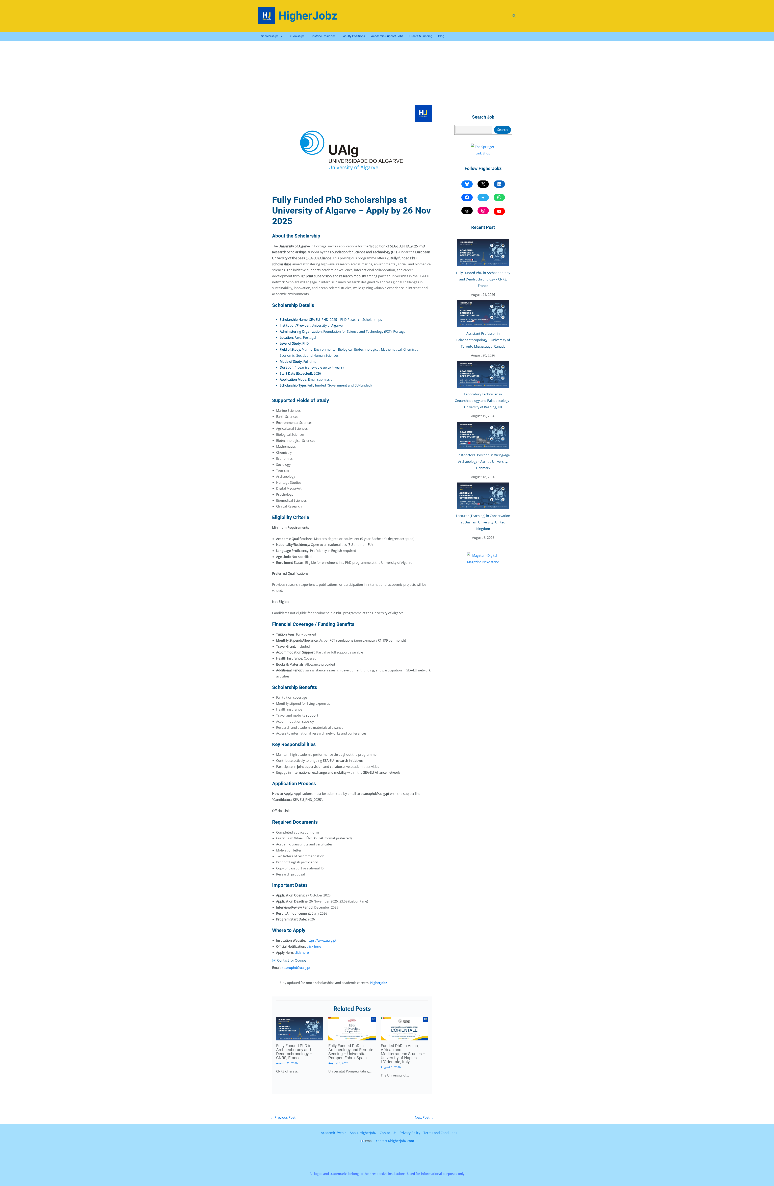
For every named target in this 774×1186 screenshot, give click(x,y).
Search (502, 129)
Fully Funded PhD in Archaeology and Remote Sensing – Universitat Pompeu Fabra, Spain (350, 1051)
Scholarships (270, 36)
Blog (441, 36)
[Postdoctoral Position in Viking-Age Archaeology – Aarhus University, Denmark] (483, 435)
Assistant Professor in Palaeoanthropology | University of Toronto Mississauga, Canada (483, 340)
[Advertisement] (387, 71)
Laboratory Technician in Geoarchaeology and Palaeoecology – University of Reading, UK (483, 400)
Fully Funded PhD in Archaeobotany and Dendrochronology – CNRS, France (294, 1051)
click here (314, 946)
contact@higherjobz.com (395, 1141)
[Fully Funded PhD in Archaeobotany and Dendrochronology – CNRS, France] (483, 252)
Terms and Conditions (440, 1133)
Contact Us (388, 1133)
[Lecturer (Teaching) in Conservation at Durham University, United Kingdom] (483, 496)
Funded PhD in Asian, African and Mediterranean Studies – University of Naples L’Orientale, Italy (403, 1053)
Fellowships (296, 36)
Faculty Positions (353, 36)
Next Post (424, 1117)
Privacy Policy (410, 1133)
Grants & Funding (420, 36)
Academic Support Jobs (387, 36)
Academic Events (333, 1133)
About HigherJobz (363, 1133)
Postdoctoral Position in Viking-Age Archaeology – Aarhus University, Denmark (483, 461)
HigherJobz (307, 15)
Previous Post (282, 1117)
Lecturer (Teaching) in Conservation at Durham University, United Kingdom (483, 522)
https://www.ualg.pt (321, 940)
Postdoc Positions (323, 36)
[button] (514, 16)
